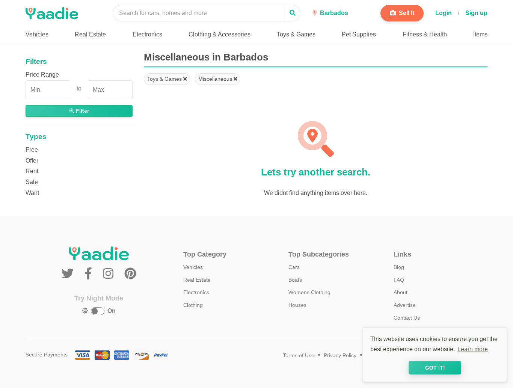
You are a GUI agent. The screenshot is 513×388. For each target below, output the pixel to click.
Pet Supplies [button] (359, 34)
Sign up (476, 13)
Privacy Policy (340, 355)
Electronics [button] (147, 34)
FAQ (399, 280)
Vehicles (193, 267)
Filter (81, 111)
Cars (294, 267)
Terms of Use (298, 355)
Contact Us (407, 318)
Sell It (405, 13)
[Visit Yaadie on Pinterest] (130, 273)
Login (443, 13)
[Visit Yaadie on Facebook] (90, 273)
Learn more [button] (472, 349)
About (400, 292)
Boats (295, 280)
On (111, 311)
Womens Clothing (309, 292)
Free (32, 149)
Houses (297, 305)
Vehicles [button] (37, 34)
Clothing (193, 305)
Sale (32, 182)
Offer (32, 160)
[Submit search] (292, 13)
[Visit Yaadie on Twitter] (69, 273)
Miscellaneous (216, 79)
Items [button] (480, 34)
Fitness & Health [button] (425, 34)
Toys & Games (165, 79)
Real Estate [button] (90, 34)
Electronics (196, 292)
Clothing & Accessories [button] (219, 34)
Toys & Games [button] (296, 34)
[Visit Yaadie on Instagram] (110, 273)
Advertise (405, 305)
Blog (399, 267)
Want (32, 193)
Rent (32, 171)
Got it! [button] (435, 368)
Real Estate (197, 280)
